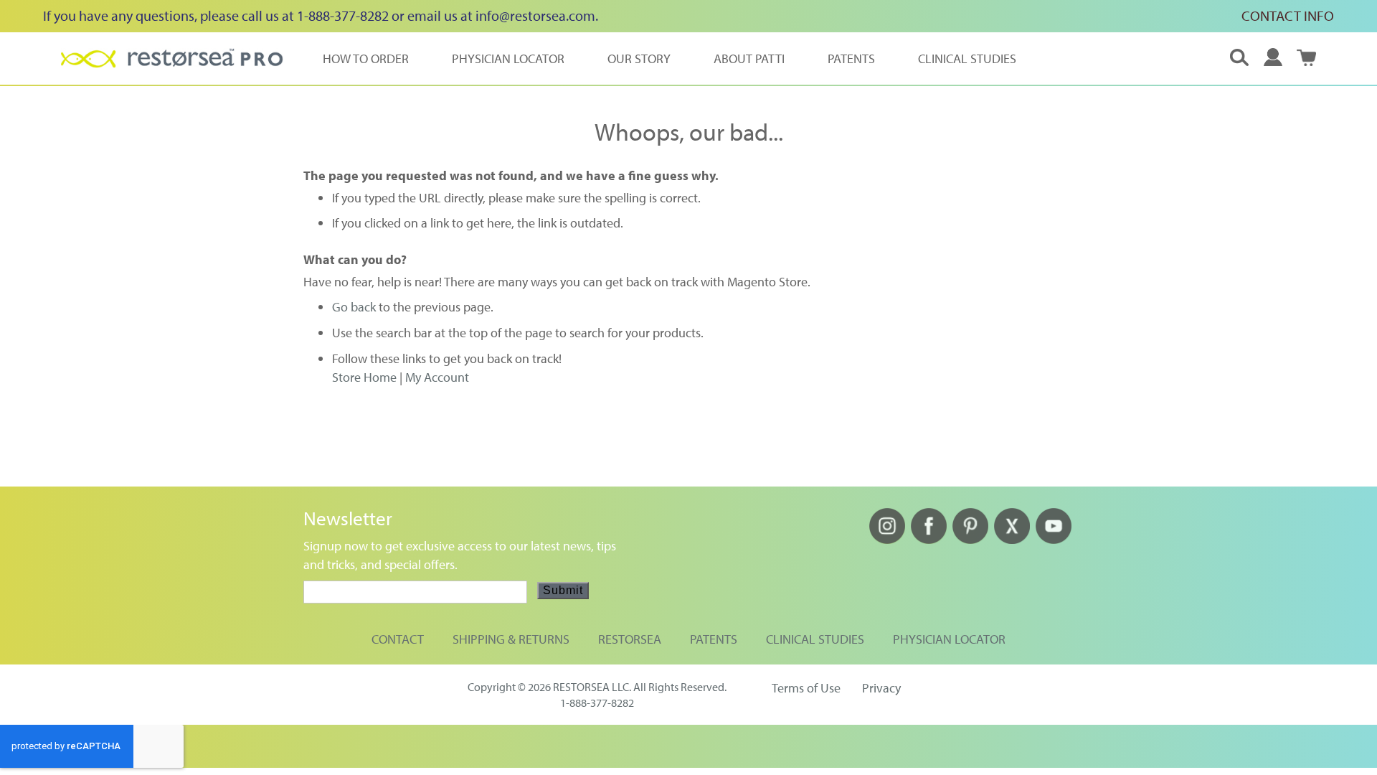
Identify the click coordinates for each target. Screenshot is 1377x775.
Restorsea (629, 639)
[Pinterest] (970, 539)
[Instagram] (887, 539)
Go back (354, 307)
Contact (398, 639)
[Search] (1239, 58)
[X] (1012, 539)
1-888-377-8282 (597, 702)
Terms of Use (806, 688)
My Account (437, 377)
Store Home (364, 377)
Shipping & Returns (511, 639)
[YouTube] (1053, 539)
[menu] (669, 58)
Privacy (881, 688)
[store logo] (172, 58)
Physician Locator (949, 639)
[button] (1273, 57)
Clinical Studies (815, 639)
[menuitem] (365, 58)
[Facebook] (929, 539)
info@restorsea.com (535, 15)
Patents (713, 639)
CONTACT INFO (1287, 15)
